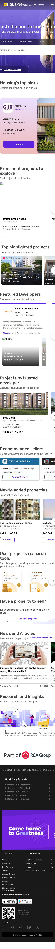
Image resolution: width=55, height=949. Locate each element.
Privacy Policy (8, 878)
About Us (6, 863)
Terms (5, 870)
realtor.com (31, 863)
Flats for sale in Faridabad (17, 799)
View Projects (20, 109)
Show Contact (21, 477)
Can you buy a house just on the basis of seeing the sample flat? (23, 669)
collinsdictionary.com (35, 870)
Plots (43, 42)
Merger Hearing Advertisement (9, 889)
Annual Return (8, 874)
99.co (28, 867)
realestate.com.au (34, 860)
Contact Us (7, 881)
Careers (5, 860)
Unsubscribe (7, 885)
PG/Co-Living (26, 42)
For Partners (7, 867)
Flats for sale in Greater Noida (19, 784)
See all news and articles (41, 638)
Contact (19, 144)
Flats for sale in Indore (15, 795)
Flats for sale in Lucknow (16, 792)
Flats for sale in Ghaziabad (17, 788)
